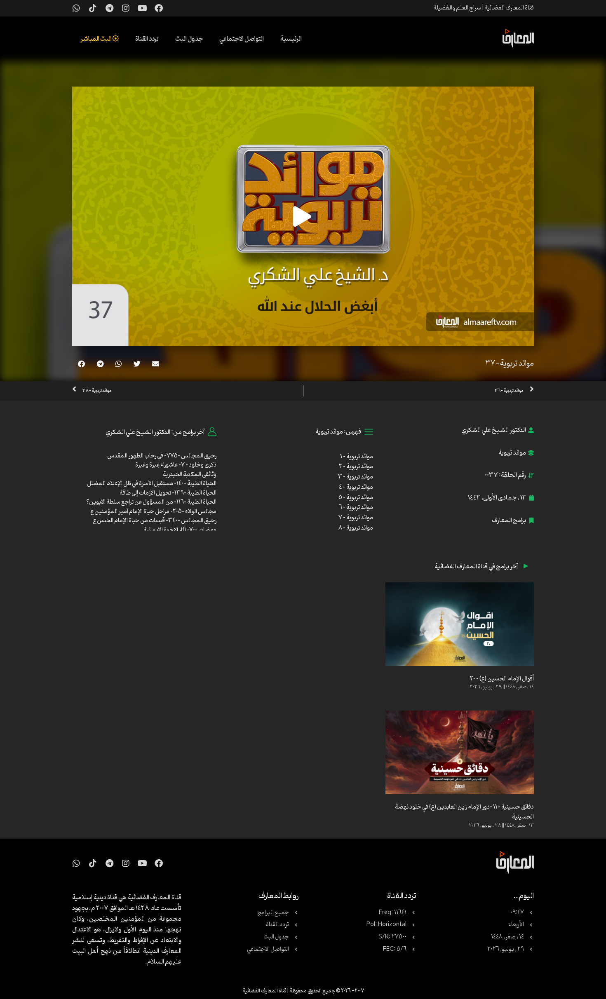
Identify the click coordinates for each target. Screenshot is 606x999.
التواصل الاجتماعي (241, 39)
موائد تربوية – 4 (356, 487)
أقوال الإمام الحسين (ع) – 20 (502, 679)
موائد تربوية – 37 (509, 363)
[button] (155, 363)
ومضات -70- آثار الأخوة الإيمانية (179, 530)
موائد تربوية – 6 (356, 507)
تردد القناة (147, 39)
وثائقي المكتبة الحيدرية (189, 474)
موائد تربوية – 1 (356, 457)
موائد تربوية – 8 (355, 528)
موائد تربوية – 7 (355, 518)
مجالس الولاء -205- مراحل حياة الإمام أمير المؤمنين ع (153, 511)
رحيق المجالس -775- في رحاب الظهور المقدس (161, 456)
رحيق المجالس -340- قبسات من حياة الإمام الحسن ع (154, 520)
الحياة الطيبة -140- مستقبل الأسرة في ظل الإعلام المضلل (151, 483)
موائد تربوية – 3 (355, 477)
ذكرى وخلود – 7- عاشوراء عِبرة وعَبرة (175, 465)
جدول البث (189, 39)
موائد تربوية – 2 (356, 466)
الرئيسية (291, 39)
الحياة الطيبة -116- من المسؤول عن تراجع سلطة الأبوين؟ (151, 502)
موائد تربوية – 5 (355, 497)
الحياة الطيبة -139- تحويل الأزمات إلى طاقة (168, 493)
